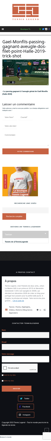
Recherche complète (14, 216)
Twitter (8, 234)
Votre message (8, 354)
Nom (4, 330)
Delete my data (8, 381)
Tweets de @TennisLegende (16, 242)
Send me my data (9, 375)
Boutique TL (26, 29)
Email (4, 342)
